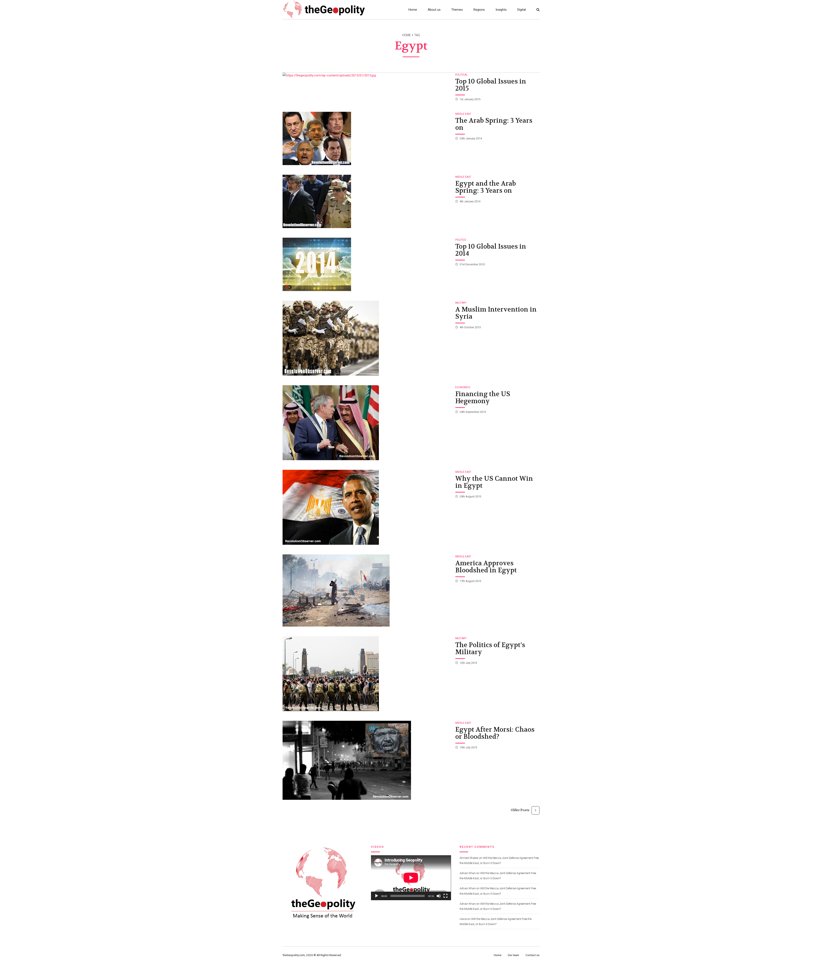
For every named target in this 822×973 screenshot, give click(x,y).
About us (434, 10)
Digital (521, 10)
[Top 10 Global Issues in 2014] (367, 264)
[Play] (376, 896)
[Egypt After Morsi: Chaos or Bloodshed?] (367, 760)
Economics (462, 387)
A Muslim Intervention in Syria (496, 313)
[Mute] (438, 896)
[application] (411, 877)
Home (412, 10)
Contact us (532, 955)
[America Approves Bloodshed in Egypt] (367, 590)
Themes (457, 10)
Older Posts (520, 810)
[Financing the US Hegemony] (367, 422)
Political (461, 74)
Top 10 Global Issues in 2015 (490, 85)
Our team (513, 955)
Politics (460, 239)
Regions (479, 10)
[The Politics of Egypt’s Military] (367, 673)
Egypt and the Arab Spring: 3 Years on (485, 187)
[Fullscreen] (445, 896)
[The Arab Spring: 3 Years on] (367, 138)
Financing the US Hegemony (482, 397)
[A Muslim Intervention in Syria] (367, 338)
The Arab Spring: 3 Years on (493, 124)
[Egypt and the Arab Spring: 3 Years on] (367, 201)
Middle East (463, 113)
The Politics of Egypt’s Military (490, 648)
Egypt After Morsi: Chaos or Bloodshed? (495, 733)
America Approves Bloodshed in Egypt (486, 567)
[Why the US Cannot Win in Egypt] (367, 507)
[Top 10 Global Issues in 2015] (367, 75)
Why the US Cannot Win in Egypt (494, 482)
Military (460, 302)
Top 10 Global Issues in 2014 (490, 250)
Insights (501, 10)
